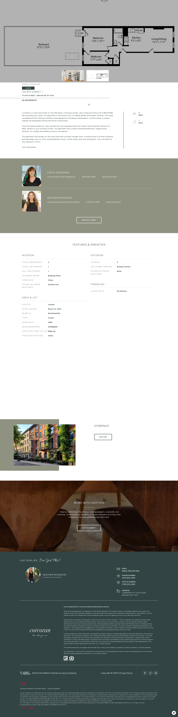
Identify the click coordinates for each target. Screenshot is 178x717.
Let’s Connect (89, 528)
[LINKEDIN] (156, 673)
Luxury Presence (68, 673)
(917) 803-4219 (128, 578)
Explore (103, 437)
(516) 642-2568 (88, 177)
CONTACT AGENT (89, 220)
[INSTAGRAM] (150, 673)
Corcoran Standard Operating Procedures (94, 606)
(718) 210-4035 (92, 202)
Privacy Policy (126, 673)
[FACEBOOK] (145, 673)
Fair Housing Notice (71, 606)
